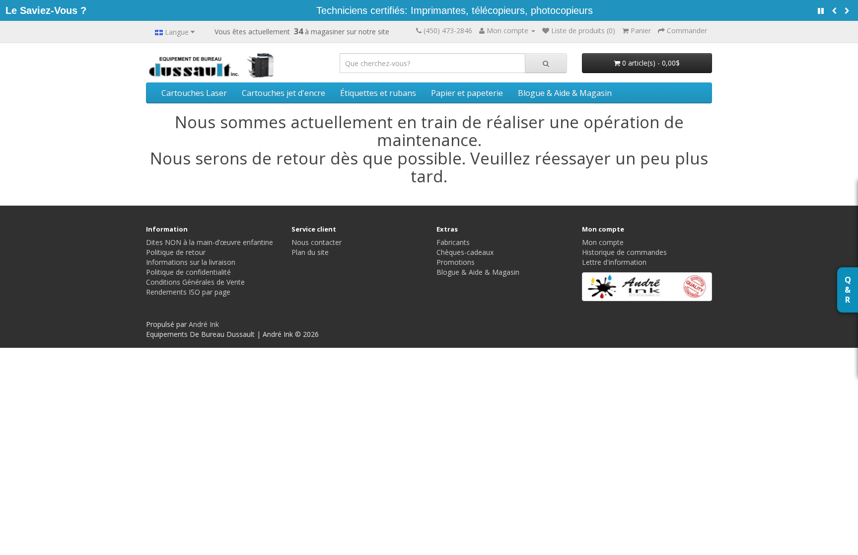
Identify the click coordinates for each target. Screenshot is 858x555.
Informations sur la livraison (190, 262)
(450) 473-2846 (448, 30)
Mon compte (603, 242)
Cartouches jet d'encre (283, 92)
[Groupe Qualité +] (647, 286)
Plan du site (310, 252)
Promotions (455, 262)
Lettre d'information (614, 262)
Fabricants (453, 242)
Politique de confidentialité (188, 272)
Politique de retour (176, 252)
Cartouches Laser (194, 92)
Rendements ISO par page (188, 292)
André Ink (204, 324)
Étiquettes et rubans (378, 92)
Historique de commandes (624, 252)
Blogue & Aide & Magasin (565, 92)
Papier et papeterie (467, 92)
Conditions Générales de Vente (195, 282)
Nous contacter (316, 242)
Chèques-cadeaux (465, 252)
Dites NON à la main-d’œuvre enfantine (209, 242)
